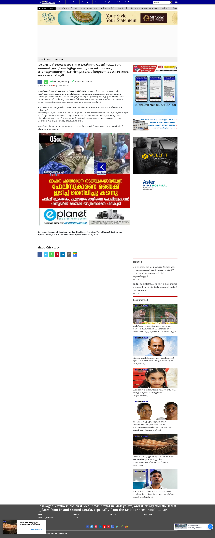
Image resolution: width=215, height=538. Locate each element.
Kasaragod (86, 2)
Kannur (97, 2)
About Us (76, 514)
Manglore (108, 2)
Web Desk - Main (46, 86)
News (49, 59)
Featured (137, 262)
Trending (59, 59)
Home (61, 2)
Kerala (127, 2)
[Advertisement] (105, 41)
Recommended (140, 300)
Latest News (72, 2)
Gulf (118, 2)
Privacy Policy (148, 514)
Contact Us (112, 514)
